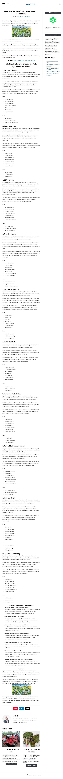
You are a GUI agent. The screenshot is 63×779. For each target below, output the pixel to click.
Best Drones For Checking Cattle (24, 60)
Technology (27, 16)
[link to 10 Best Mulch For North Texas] (11, 739)
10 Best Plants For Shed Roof (53, 71)
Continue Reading (11, 764)
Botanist (20, 16)
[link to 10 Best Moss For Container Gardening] (31, 739)
